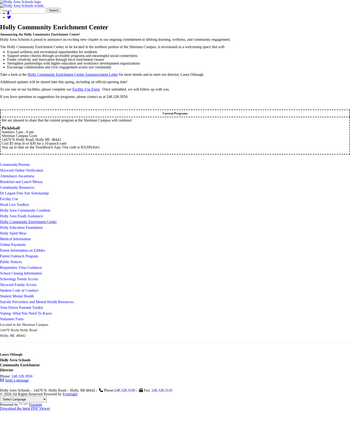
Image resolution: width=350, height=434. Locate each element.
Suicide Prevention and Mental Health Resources (37, 302)
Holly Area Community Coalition (25, 210)
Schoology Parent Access (19, 279)
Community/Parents (15, 165)
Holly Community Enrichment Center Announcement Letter (73, 74)
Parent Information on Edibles (22, 250)
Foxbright (70, 394)
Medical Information (15, 239)
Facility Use (9, 199)
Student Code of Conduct (19, 290)
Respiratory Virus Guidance (21, 268)
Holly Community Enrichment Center (28, 222)
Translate (35, 405)
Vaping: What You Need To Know (26, 313)
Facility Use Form (86, 89)
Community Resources (17, 187)
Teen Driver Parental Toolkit (21, 308)
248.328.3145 (161, 390)
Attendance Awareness (17, 176)
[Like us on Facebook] (8, 13)
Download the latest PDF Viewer (25, 408)
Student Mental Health (17, 296)
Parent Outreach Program (19, 256)
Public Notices (11, 262)
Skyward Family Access (18, 285)
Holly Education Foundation (21, 227)
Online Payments (13, 245)
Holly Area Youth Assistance (21, 216)
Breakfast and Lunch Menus (21, 182)
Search (54, 10)
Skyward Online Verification (21, 170)
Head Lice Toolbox (14, 205)
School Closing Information (21, 273)
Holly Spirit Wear (13, 233)
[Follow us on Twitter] (9, 17)
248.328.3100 (124, 390)
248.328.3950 (21, 376)
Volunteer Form (12, 319)
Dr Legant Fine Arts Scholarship (24, 193)
